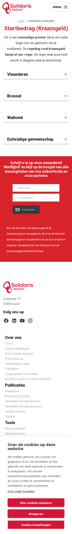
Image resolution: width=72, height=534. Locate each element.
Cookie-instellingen (36, 525)
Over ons (13, 337)
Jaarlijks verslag (15, 411)
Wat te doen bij (14, 358)
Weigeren (36, 514)
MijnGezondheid (15, 428)
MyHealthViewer (15, 433)
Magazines (12, 391)
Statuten (10, 416)
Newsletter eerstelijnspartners (23, 406)
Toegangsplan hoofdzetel (21, 374)
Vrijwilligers (12, 368)
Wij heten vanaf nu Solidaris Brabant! (28, 379)
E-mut (8, 343)
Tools (10, 422)
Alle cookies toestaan (36, 503)
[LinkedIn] (14, 320)
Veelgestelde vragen (17, 363)
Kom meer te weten (21, 491)
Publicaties (15, 385)
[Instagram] (30, 320)
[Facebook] (6, 320)
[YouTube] (22, 320)
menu (57, 7)
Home (21, 21)
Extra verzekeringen (17, 348)
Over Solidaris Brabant (19, 353)
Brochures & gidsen (17, 396)
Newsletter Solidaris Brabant (23, 401)
